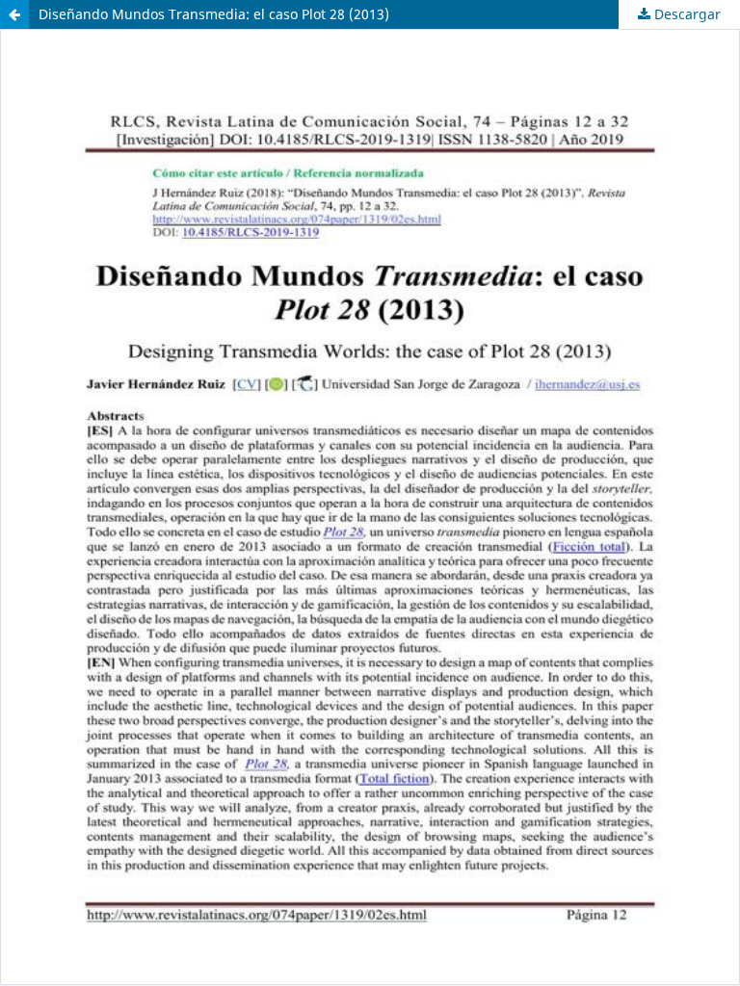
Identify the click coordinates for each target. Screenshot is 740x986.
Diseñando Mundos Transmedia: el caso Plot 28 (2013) (214, 14)
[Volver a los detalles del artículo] (14, 14)
